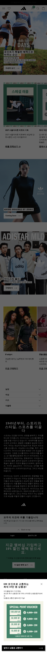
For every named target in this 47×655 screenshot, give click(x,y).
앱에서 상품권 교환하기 (13, 648)
